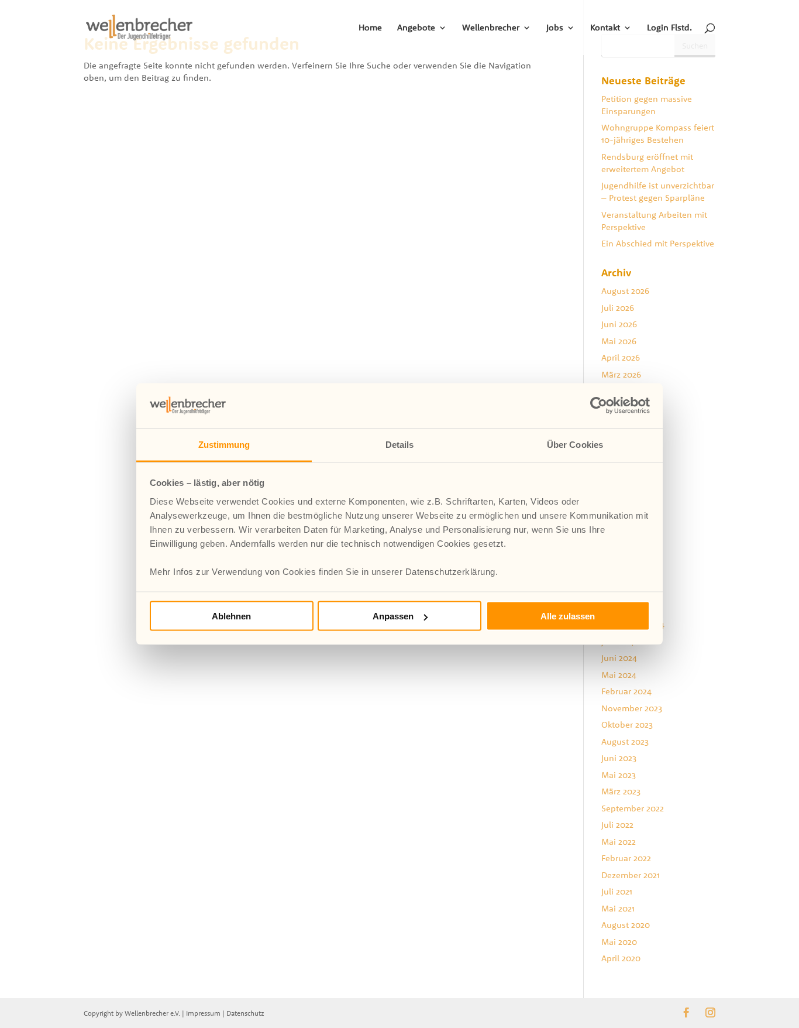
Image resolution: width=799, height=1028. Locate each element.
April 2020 (620, 958)
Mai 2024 (618, 674)
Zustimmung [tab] (224, 444)
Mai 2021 (618, 908)
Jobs (554, 28)
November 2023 (631, 708)
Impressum (203, 1013)
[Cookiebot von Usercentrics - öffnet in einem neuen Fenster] (598, 405)
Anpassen (393, 616)
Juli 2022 (617, 824)
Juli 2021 (616, 891)
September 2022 (632, 808)
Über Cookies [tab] (575, 444)
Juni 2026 (619, 324)
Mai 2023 (618, 774)
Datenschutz (245, 1013)
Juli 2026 (617, 307)
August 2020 (625, 924)
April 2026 (620, 357)
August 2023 (625, 741)
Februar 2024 (626, 691)
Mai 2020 (619, 941)
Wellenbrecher (490, 28)
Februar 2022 (626, 857)
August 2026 (625, 290)
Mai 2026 (618, 341)
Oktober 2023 (627, 724)
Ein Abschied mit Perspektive (657, 243)
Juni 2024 (619, 657)
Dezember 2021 (630, 874)
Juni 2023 (618, 757)
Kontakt (605, 28)
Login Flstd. (669, 28)
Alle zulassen (567, 616)
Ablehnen (231, 616)
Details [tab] (399, 444)
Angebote (416, 28)
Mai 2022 (618, 841)
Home (370, 28)
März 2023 (620, 791)
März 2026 (621, 374)
